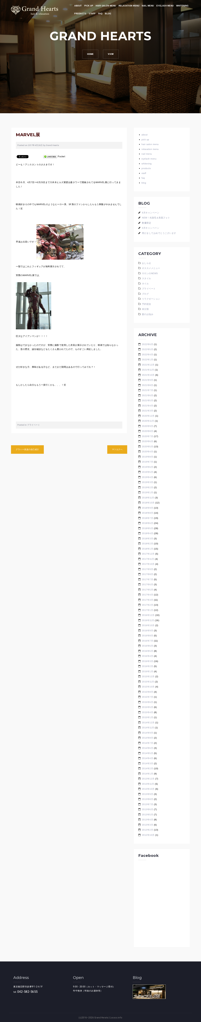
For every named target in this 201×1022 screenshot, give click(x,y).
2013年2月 (147, 830)
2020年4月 (147, 451)
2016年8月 (147, 635)
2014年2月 (147, 768)
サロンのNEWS (150, 273)
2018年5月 (147, 528)
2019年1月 (147, 492)
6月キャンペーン (150, 212)
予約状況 (146, 304)
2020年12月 (148, 416)
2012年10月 (148, 835)
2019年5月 (147, 472)
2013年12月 (148, 778)
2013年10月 (148, 789)
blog (108, 13)
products (80, 13)
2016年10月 (148, 625)
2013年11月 (148, 784)
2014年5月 (147, 753)
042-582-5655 (27, 992)
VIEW (111, 54)
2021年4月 (147, 405)
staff (92, 13)
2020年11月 (148, 421)
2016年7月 (147, 640)
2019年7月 (147, 462)
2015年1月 (147, 717)
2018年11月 (148, 497)
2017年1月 (147, 610)
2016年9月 (147, 630)
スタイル (146, 278)
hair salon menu (106, 6)
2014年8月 (147, 738)
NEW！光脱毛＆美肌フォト (156, 217)
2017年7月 (147, 579)
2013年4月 (147, 819)
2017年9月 (147, 569)
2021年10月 (148, 375)
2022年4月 (147, 354)
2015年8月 (147, 692)
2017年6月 (147, 584)
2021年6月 (147, 395)
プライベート (33, 425)
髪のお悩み (147, 314)
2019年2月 (147, 487)
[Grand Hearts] (34, 10)
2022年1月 (147, 359)
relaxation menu (129, 6)
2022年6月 (147, 344)
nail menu (148, 6)
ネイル (145, 283)
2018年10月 (148, 502)
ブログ (145, 294)
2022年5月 (147, 349)
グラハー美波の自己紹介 (27, 449)
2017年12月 (148, 554)
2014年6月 (147, 748)
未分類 (145, 309)
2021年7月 (147, 390)
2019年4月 (147, 477)
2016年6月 (147, 646)
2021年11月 (148, 370)
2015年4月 (147, 712)
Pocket (61, 156)
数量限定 (146, 223)
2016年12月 (148, 615)
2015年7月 (147, 697)
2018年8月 (147, 513)
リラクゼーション (151, 299)
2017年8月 (147, 574)
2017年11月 (148, 559)
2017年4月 (147, 594)
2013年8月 (147, 799)
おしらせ (146, 263)
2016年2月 (147, 666)
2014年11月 (148, 727)
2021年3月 (147, 410)
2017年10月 (148, 564)
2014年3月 (147, 763)
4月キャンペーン (150, 228)
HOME (90, 54)
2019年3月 (147, 482)
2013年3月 (147, 825)
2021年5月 (147, 400)
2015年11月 (148, 681)
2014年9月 (147, 733)
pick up (88, 6)
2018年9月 (147, 508)
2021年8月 (147, 385)
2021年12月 (148, 364)
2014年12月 (148, 722)
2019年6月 (147, 467)
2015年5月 (147, 707)
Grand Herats (101, 1017)
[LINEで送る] (50, 156)
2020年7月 (147, 436)
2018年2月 (147, 543)
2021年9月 (147, 380)
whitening (182, 6)
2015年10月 (148, 686)
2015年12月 (148, 676)
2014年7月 (147, 743)
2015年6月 (147, 702)
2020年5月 (147, 446)
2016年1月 (147, 671)
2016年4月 (147, 656)
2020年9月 (147, 426)
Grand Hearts (52, 145)
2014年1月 (147, 773)
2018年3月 (147, 538)
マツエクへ (117, 449)
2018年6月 (147, 523)
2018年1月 (147, 548)
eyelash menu (165, 6)
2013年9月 (147, 794)
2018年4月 (147, 533)
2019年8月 (147, 456)
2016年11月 (148, 620)
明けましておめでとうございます (159, 233)
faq (100, 13)
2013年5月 (147, 814)
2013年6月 (147, 809)
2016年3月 (147, 661)
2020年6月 (147, 441)
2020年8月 (147, 431)
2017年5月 (147, 589)
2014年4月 (147, 758)
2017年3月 (147, 600)
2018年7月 (147, 518)
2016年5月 (147, 651)
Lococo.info (116, 1017)
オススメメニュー (151, 268)
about (78, 6)
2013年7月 (147, 804)
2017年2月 (147, 605)
